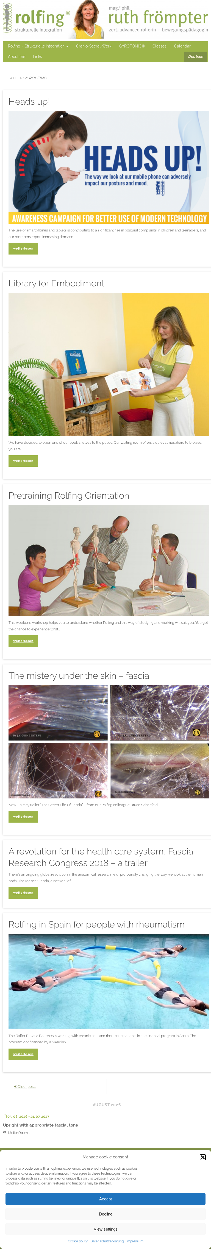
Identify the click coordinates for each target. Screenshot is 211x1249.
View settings (106, 1229)
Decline (105, 1214)
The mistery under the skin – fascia (79, 675)
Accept (105, 1199)
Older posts (25, 1086)
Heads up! (29, 101)
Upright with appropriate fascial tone (40, 1125)
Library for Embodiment (56, 283)
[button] (203, 1157)
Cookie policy (78, 1241)
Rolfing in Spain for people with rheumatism (97, 924)
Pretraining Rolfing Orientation (69, 495)
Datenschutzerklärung (107, 1241)
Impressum (134, 1241)
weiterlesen (23, 248)
